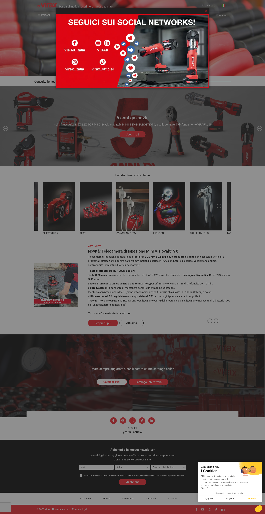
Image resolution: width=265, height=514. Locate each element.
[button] (258, 508)
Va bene (251, 498)
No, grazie (208, 498)
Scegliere (229, 498)
